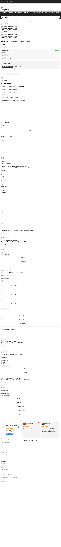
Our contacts (3, 463)
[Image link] (5, 439)
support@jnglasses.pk (13, 477)
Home (2, 21)
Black (30, 130)
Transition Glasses (4, 446)
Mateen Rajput (29, 423)
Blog (2, 467)
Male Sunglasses (4, 450)
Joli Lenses (3, 459)
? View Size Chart (5, 75)
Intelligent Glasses (10, 21)
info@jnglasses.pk (11, 474)
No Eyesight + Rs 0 (7, 66)
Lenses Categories (5, 453)
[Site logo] (5, 9)
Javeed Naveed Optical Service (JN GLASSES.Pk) (12, 426)
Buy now (17, 73)
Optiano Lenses (4, 455)
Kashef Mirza (48, 423)
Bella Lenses (3, 457)
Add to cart (9, 73)
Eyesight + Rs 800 (19, 66)
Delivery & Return (4, 465)
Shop (5, 21)
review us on (9, 433)
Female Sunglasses (4, 452)
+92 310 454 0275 (7, 471)
